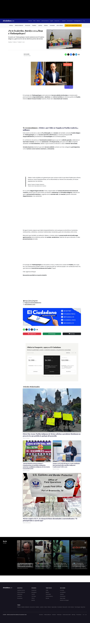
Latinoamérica (45, 21)
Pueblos (34, 25)
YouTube (72, 334)
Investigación (77, 21)
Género (46, 25)
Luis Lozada (26, 54)
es (83, 614)
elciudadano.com (30, 304)
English (51, 21)
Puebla (19, 42)
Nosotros (41, 614)
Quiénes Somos (21, 590)
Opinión (64, 21)
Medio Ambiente (19, 25)
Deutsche (56, 21)
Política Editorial (21, 592)
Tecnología (77, 607)
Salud (45, 607)
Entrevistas (70, 21)
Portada (62, 590)
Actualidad (62, 592)
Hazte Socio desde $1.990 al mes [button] (73, 25)
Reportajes (62, 598)
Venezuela (48, 594)
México (38, 21)
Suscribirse (52, 371)
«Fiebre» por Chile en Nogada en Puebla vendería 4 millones (50, 129)
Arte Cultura (60, 25)
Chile (34, 21)
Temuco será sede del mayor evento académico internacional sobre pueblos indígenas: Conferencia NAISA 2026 (66, 465)
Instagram (34, 592)
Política (11, 25)
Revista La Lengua (64, 600)
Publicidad (19, 594)
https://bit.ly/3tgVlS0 (31, 301)
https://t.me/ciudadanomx (33, 302)
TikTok (32, 598)
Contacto (19, 596)
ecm (23, 42)
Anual (73, 352)
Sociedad (52, 25)
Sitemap (73, 614)
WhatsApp (52, 334)
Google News (32, 334)
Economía (27, 25)
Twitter (33, 594)
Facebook (33, 590)
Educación (65, 607)
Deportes (83, 607)
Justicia (40, 25)
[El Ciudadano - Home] (8, 21)
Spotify (33, 600)
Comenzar (35, 371)
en (86, 614)
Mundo (30, 21)
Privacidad (19, 598)
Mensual (68, 352)
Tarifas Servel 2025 (67, 614)
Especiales (54, 607)
